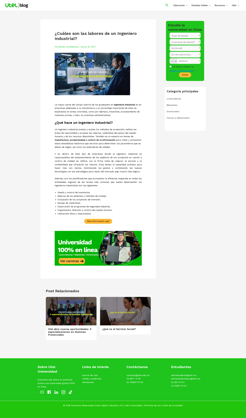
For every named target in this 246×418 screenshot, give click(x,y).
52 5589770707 (179, 386)
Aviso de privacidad (173, 405)
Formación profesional (66, 47)
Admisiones (88, 382)
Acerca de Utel (90, 375)
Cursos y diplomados (178, 118)
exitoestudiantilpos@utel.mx (185, 378)
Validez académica (91, 378)
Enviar (185, 75)
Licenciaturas (174, 98)
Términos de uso (152, 405)
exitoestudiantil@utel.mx (183, 375)
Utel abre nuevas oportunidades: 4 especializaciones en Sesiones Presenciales (69, 332)
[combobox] (174, 61)
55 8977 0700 (134, 378)
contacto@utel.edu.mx (138, 375)
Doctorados (173, 111)
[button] (186, 5)
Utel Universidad (133, 405)
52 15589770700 (135, 382)
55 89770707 (178, 382)
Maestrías (172, 105)
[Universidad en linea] (98, 248)
